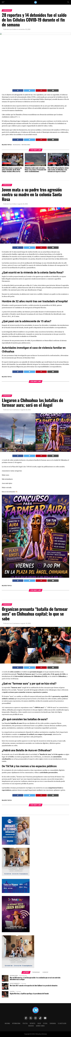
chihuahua (17, 144)
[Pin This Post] (41, 90)
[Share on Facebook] (17, 90)
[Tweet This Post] (29, 90)
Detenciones (26, 144)
